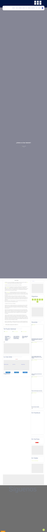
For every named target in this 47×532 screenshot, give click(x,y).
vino (17, 324)
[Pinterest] (40, 4)
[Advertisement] (16, 348)
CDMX (6, 324)
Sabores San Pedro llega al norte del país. (37, 390)
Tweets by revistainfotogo (35, 460)
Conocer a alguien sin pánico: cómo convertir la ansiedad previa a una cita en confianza (37, 357)
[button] (42, 8)
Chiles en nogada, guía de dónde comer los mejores (25, 337)
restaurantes (8, 292)
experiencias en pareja (9, 324)
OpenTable (7, 287)
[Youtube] (40, 2)
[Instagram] (38, 2)
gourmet (13, 324)
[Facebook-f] (35, 2)
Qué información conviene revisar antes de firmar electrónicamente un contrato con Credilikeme (37, 339)
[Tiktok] (38, 4)
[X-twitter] (35, 4)
